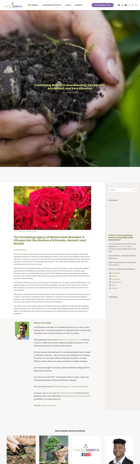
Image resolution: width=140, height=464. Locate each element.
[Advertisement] (70, 174)
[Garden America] (12, 5)
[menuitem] (33, 5)
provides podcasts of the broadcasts (76, 396)
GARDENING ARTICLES (51, 5)
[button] (119, 5)
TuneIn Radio (116, 279)
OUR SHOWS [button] (33, 5)
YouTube (115, 288)
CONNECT (78, 5)
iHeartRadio (116, 273)
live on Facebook (121, 246)
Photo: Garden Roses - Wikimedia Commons (25, 231)
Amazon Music (116, 282)
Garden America (66, 393)
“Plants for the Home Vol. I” (69, 340)
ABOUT (68, 5)
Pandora (114, 276)
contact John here (48, 405)
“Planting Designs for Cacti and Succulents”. (71, 387)
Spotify (114, 285)
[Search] (123, 190)
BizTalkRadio (115, 265)
